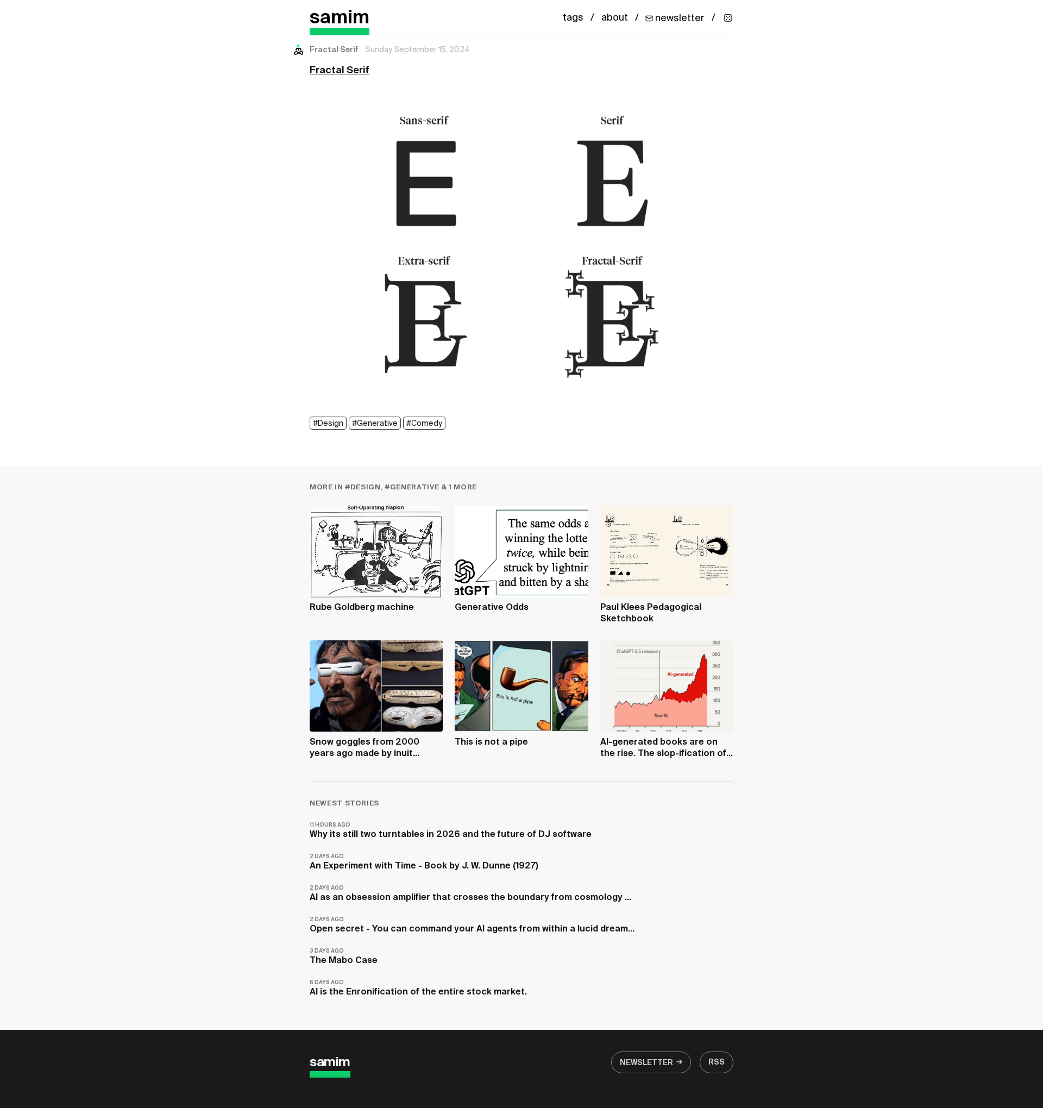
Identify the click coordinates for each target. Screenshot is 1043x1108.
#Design (328, 423)
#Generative (375, 423)
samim (339, 18)
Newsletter (646, 1063)
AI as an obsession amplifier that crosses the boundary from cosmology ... (470, 893)
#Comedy (424, 423)
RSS (716, 1062)
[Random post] (727, 17)
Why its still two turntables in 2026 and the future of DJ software (451, 830)
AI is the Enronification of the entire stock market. (418, 988)
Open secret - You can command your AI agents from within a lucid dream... (472, 925)
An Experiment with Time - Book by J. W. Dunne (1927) (424, 862)
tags (573, 18)
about (614, 18)
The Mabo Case (344, 956)
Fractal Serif (339, 70)
